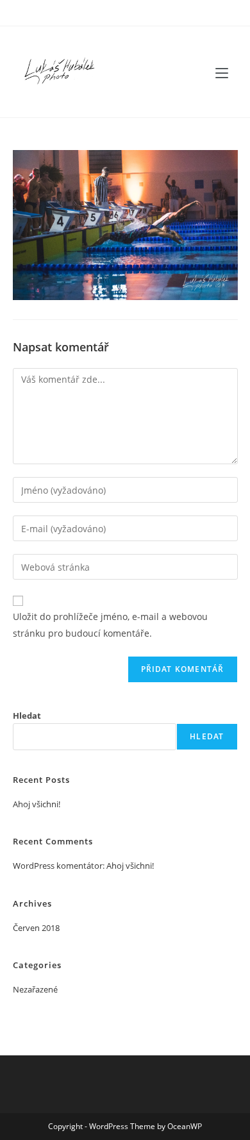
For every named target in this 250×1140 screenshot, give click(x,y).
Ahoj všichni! (36, 804)
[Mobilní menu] (221, 72)
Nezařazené (35, 989)
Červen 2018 (36, 928)
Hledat (27, 715)
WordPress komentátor (58, 865)
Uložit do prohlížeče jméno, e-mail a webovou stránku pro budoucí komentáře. (110, 624)
